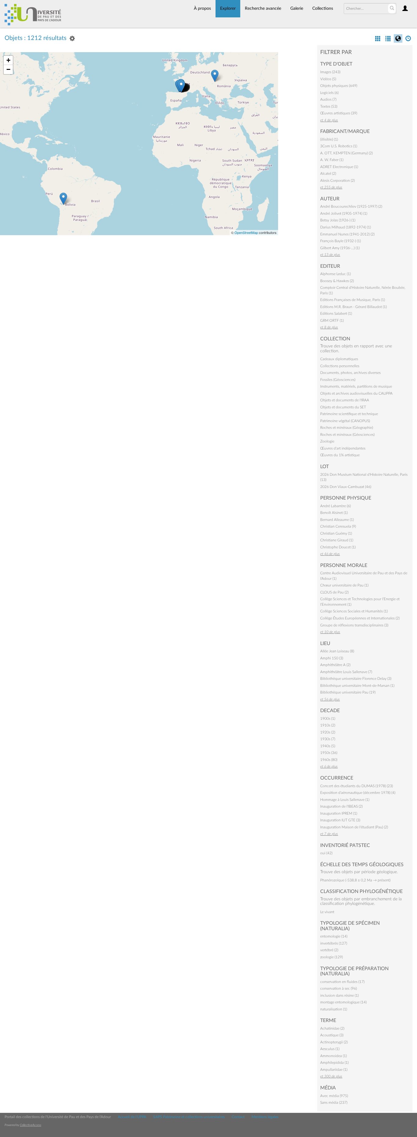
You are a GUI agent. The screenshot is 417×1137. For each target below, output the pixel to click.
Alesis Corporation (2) (337, 180)
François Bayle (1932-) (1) (340, 241)
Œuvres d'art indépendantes (342, 448)
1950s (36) (328, 753)
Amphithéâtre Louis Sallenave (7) (346, 672)
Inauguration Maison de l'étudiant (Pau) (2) (354, 827)
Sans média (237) (333, 1102)
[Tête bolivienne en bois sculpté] (63, 198)
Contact (238, 1117)
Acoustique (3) (331, 1035)
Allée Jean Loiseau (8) (337, 651)
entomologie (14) (333, 936)
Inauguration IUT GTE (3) (340, 820)
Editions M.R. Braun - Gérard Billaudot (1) (353, 307)
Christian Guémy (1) (336, 533)
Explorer (228, 8)
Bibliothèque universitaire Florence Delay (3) (355, 678)
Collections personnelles (339, 366)
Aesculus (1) (329, 1049)
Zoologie (327, 441)
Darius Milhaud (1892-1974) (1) (345, 227)
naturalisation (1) (333, 1009)
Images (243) (330, 72)
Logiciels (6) (329, 93)
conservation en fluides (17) (342, 982)
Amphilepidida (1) (334, 1062)
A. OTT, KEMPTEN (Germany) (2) (346, 153)
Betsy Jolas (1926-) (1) (337, 220)
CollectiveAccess (30, 1125)
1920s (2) (327, 732)
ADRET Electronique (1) (339, 167)
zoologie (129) (331, 957)
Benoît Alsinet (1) (334, 513)
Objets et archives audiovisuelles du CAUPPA (356, 393)
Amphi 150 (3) (331, 658)
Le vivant (327, 912)
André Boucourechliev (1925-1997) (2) (351, 206)
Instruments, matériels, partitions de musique (356, 386)
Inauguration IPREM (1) (338, 813)
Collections (322, 8)
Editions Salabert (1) (336, 313)
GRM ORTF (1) (332, 320)
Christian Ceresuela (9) (338, 526)
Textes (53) (328, 106)
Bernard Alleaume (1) (337, 520)
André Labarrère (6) (335, 506)
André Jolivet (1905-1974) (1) (343, 213)
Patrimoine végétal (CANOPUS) (345, 421)
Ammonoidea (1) (333, 1056)
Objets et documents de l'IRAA (344, 400)
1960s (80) (328, 760)
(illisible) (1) (329, 139)
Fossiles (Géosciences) (337, 380)
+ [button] (8, 60)
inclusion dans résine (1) (339, 995)
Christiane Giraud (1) (336, 540)
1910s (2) (327, 725)
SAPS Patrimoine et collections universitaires (189, 1117)
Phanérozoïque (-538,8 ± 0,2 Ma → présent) (355, 880)
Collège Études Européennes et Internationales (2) (360, 618)
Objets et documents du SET (343, 407)
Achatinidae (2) (332, 1028)
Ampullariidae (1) (333, 1069)
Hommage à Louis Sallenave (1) (344, 800)
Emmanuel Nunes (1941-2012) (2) (347, 234)
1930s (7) (327, 739)
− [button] (8, 69)
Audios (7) (328, 99)
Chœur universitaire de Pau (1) (344, 585)
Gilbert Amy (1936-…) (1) (340, 248)
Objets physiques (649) (338, 86)
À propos (202, 8)
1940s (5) (327, 746)
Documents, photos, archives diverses (350, 373)
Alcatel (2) (328, 173)
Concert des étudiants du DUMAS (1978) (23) (356, 786)
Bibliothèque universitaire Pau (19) (347, 692)
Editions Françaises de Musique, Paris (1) (352, 300)
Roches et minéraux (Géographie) (346, 427)
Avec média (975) (334, 1096)
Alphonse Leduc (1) (335, 274)
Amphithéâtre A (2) (335, 665)
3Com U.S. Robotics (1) (338, 146)
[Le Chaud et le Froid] (181, 86)
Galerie (296, 8)
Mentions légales (265, 1117)
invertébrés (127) (333, 943)
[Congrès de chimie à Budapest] (215, 76)
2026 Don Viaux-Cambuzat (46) (345, 487)
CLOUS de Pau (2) (334, 592)
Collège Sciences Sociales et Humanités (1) (354, 611)
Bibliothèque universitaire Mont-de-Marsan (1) (357, 685)
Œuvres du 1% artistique (340, 455)
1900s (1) (327, 718)
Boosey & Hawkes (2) (337, 281)
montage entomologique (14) (343, 1002)
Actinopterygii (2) (334, 1042)
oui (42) (326, 853)
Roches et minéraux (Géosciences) (347, 434)
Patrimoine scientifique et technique (349, 414)
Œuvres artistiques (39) (338, 113)
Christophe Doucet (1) (338, 547)
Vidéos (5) (328, 79)
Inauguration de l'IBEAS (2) (341, 806)
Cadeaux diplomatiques (339, 359)
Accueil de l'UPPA (132, 1117)
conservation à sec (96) (338, 988)
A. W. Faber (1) (331, 160)
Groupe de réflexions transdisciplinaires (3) (354, 625)
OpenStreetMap (246, 232)
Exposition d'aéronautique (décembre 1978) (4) (357, 792)
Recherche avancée (263, 8)
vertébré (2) (329, 950)
